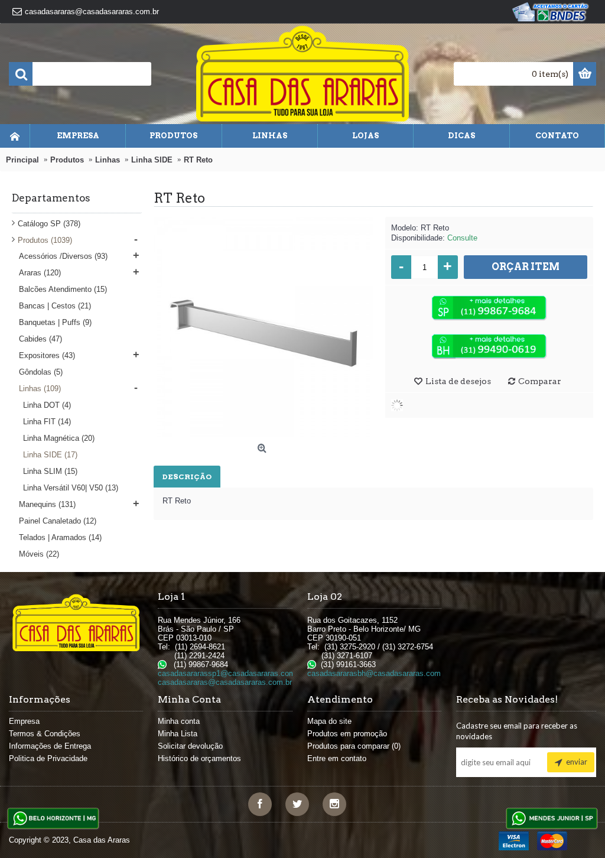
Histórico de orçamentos (199, 758)
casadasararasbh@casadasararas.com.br (378, 673)
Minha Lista (177, 733)
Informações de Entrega (50, 746)
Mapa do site (329, 721)
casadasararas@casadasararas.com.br (225, 682)
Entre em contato (336, 758)
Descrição (187, 476)
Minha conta (179, 721)
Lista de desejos (458, 381)
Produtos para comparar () (354, 746)
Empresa (24, 721)
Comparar (539, 381)
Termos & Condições (44, 733)
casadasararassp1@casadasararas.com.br (231, 673)
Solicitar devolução (190, 746)
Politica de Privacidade (48, 758)
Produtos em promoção (347, 733)
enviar (576, 761)
